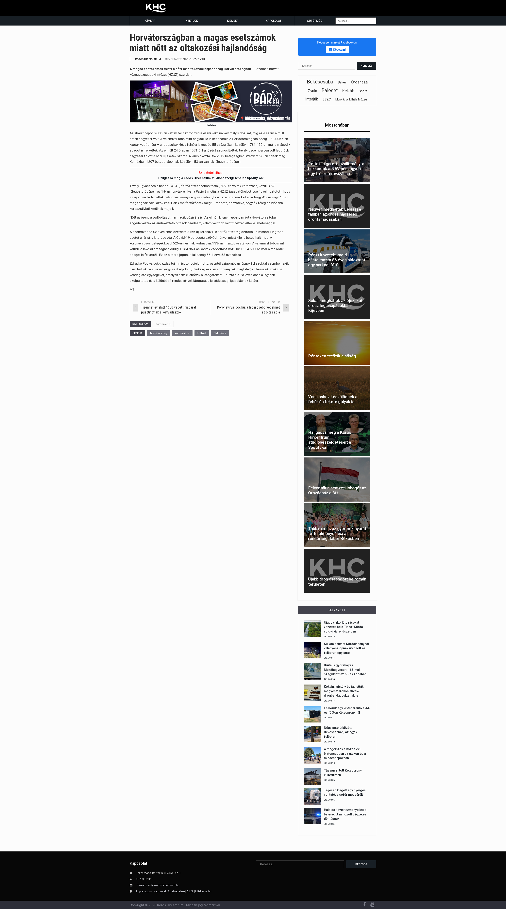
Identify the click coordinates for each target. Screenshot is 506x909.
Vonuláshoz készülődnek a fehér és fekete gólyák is (332, 399)
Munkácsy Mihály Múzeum (352, 99)
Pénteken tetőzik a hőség (332, 356)
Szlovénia (220, 333)
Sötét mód (314, 20)
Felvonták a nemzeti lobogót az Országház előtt (337, 490)
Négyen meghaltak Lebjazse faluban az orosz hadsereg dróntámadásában (334, 214)
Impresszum (144, 891)
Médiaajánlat (203, 891)
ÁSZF (190, 891)
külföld (201, 333)
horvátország (158, 333)
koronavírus (182, 333)
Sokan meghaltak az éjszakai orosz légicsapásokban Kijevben (335, 305)
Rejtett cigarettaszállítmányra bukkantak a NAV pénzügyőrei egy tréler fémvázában (336, 168)
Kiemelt (232, 20)
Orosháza (359, 82)
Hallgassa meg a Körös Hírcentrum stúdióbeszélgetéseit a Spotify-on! (210, 178)
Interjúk (191, 20)
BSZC (327, 99)
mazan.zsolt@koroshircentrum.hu (158, 885)
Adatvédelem (176, 891)
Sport (363, 91)
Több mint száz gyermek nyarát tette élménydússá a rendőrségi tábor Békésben (337, 533)
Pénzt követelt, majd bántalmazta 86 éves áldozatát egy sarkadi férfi (336, 260)
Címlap (150, 20)
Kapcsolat (273, 20)
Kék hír (348, 90)
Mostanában (337, 125)
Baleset (330, 90)
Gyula (312, 90)
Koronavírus (163, 324)
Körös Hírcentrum (148, 59)
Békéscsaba (320, 82)
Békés (342, 82)
